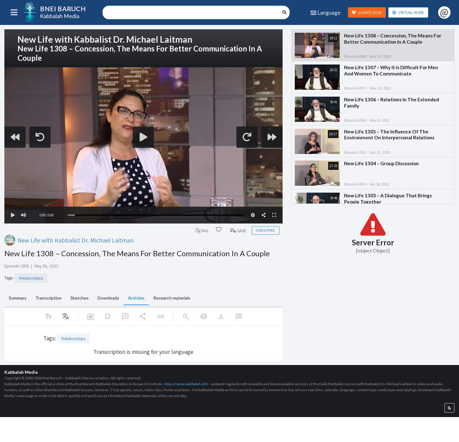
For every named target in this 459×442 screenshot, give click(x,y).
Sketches (79, 297)
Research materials (171, 297)
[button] (449, 408)
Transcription (48, 297)
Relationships (31, 278)
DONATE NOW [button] (370, 12)
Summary (18, 297)
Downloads (108, 297)
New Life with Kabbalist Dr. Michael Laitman (75, 240)
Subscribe (265, 230)
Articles (136, 297)
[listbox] (65, 317)
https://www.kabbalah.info (186, 384)
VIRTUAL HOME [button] (411, 12)
